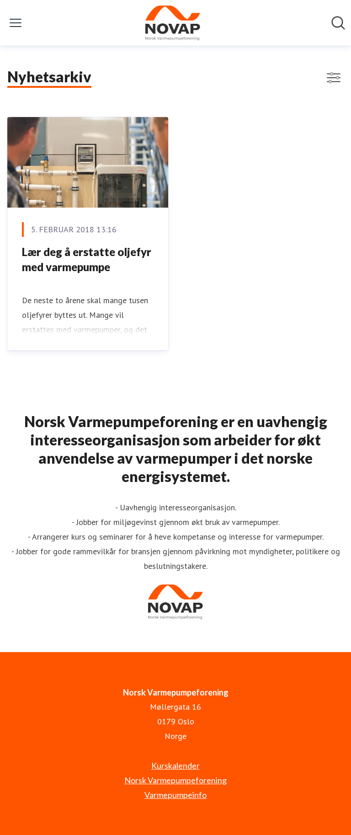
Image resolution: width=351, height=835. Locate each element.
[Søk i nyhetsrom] (338, 23)
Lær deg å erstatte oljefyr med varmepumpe (86, 259)
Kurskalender (175, 765)
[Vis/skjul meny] (15, 23)
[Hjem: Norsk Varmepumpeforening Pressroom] (173, 22)
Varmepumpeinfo (175, 795)
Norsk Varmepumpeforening (175, 780)
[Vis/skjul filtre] (334, 78)
